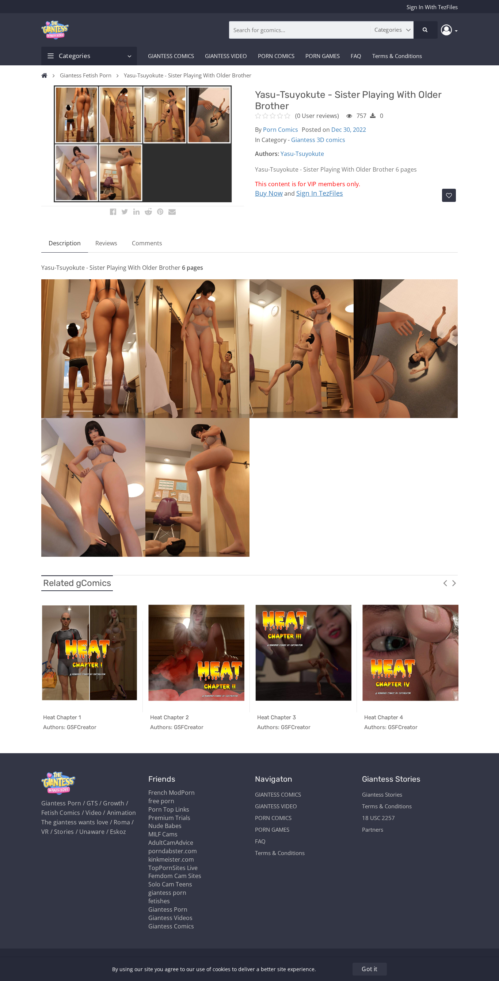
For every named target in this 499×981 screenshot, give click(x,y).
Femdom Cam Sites (174, 876)
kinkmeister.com (171, 859)
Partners (372, 829)
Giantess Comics (171, 926)
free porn (161, 801)
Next (454, 582)
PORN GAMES (322, 56)
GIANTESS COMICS (171, 56)
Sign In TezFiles (319, 193)
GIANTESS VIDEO (226, 56)
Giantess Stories (382, 794)
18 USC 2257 (378, 817)
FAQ (356, 56)
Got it (369, 969)
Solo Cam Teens (170, 884)
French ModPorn (171, 793)
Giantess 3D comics (318, 140)
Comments (147, 243)
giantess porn (167, 893)
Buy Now (269, 193)
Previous (445, 582)
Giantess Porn (167, 909)
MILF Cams (163, 834)
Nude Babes (165, 826)
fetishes (159, 901)
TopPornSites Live (173, 868)
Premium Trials (169, 818)
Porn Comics (280, 130)
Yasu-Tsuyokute (302, 154)
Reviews (106, 243)
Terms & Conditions (397, 56)
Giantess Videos (170, 918)
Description (65, 243)
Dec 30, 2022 (348, 130)
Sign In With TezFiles (432, 7)
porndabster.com (172, 851)
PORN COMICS (276, 56)
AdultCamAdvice (170, 843)
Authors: (267, 154)
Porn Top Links (168, 809)
